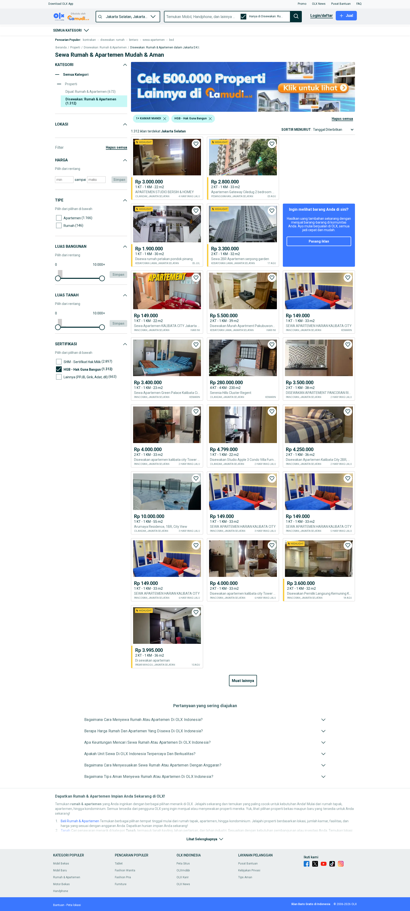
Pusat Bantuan (248, 863)
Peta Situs (183, 863)
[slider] (58, 278)
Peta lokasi (73, 905)
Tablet (119, 863)
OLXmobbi (183, 870)
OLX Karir (183, 877)
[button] (60, 4)
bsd (171, 40)
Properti (75, 47)
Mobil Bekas (61, 863)
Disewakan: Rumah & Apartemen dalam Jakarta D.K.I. (165, 47)
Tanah (65, 830)
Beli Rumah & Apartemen (80, 821)
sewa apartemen (154, 40)
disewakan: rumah (112, 40)
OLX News (183, 884)
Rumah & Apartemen (66, 877)
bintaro (133, 40)
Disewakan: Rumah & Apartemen (105, 47)
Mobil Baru (60, 870)
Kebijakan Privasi (249, 870)
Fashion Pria (123, 877)
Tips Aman (245, 877)
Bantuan (58, 905)
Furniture (120, 884)
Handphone (60, 891)
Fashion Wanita (125, 870)
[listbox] (164, 118)
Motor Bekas (61, 884)
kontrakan (89, 40)
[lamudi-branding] (243, 110)
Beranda (61, 47)
